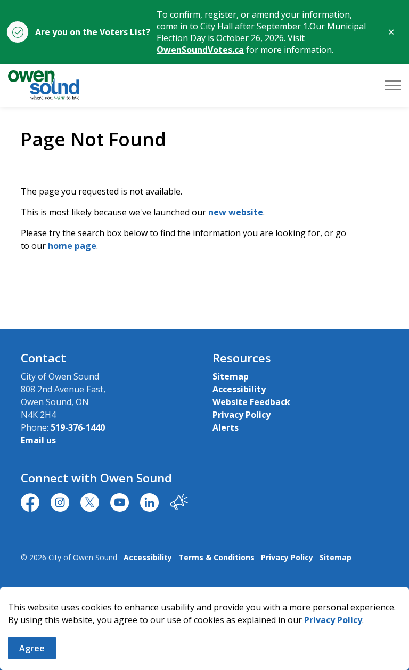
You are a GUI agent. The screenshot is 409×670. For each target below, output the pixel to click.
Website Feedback (251, 402)
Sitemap (230, 376)
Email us (38, 440)
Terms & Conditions (216, 557)
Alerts (225, 427)
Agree (32, 648)
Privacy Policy (333, 620)
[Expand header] (393, 85)
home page (72, 246)
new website (235, 212)
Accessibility (239, 389)
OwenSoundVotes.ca (200, 49)
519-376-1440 (78, 427)
